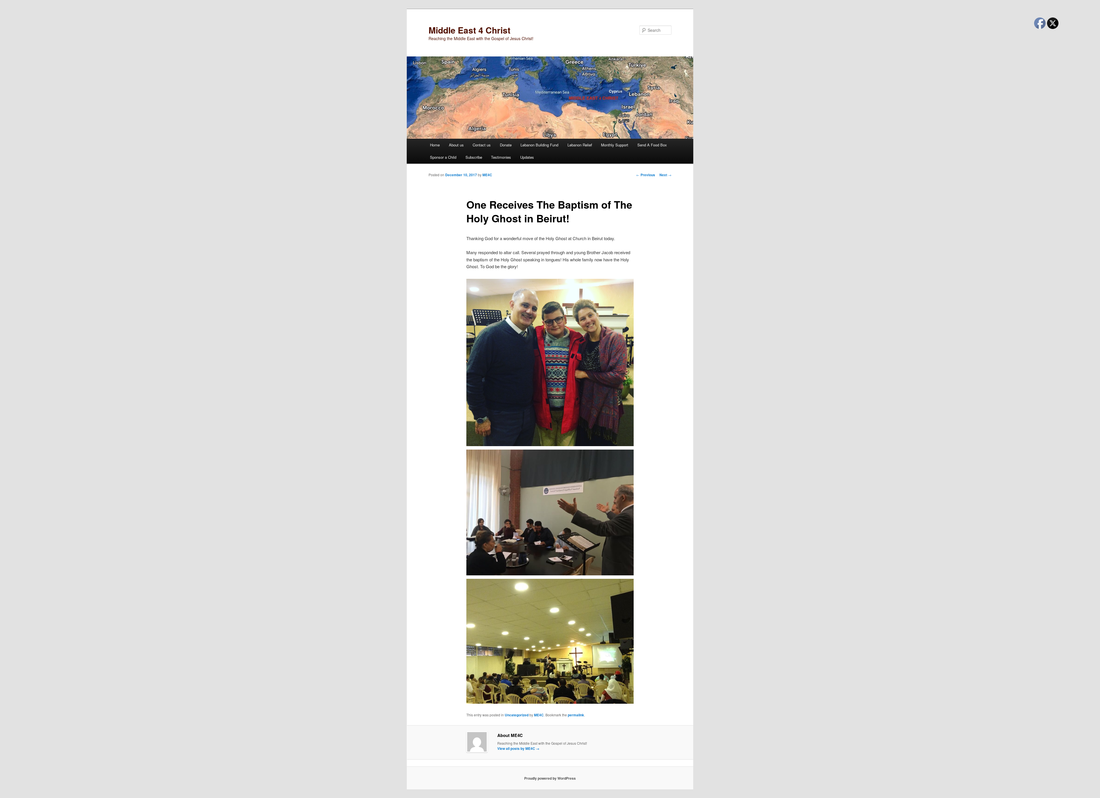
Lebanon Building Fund (539, 145)
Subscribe (473, 157)
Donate (506, 145)
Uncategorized (517, 714)
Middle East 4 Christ (469, 30)
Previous (645, 174)
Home (435, 145)
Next (665, 174)
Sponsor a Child (443, 157)
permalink (576, 714)
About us (456, 145)
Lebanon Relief (579, 145)
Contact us (482, 145)
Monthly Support (614, 145)
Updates (527, 157)
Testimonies (501, 157)
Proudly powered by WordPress (550, 778)
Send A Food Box (652, 145)
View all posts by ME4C (518, 748)
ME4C (487, 174)
